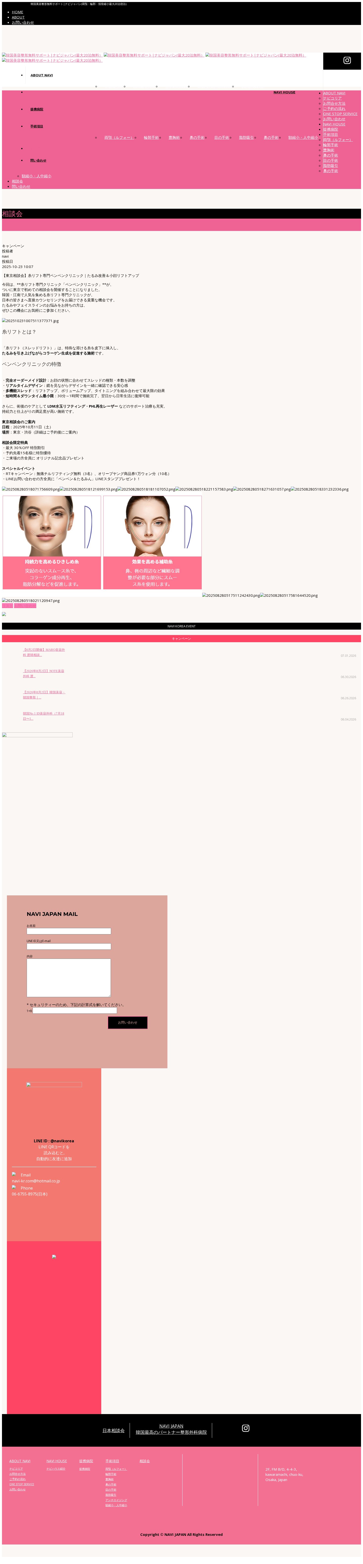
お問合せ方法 (144, 86)
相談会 (35, 148)
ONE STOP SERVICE (214, 86)
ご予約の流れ (176, 86)
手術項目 (36, 126)
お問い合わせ (23, 22)
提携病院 (36, 109)
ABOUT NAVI (42, 75)
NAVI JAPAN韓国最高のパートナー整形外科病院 (171, 1429)
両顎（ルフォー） (119, 137)
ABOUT (18, 17)
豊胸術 (174, 137)
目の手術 (221, 137)
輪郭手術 (151, 137)
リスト (7, 605)
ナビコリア (114, 86)
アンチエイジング (116, 1500)
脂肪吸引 (246, 137)
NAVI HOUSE (284, 92)
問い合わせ (38, 160)
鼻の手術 (197, 137)
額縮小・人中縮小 (303, 137)
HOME (17, 11)
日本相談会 (113, 1430)
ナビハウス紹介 (55, 1468)
